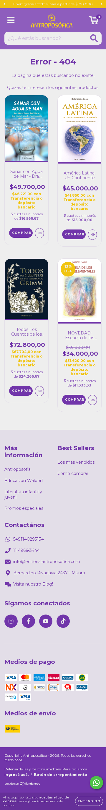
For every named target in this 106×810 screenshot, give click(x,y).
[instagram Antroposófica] (11, 621)
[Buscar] (94, 38)
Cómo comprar (72, 473)
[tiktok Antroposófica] (63, 621)
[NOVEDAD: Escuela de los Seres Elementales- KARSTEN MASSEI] (92, 400)
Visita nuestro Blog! (33, 584)
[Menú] (11, 20)
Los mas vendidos (76, 462)
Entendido (89, 801)
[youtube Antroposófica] (45, 621)
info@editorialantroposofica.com (46, 561)
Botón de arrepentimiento (60, 774)
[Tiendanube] (22, 784)
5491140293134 (28, 539)
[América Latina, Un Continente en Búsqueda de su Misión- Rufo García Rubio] (92, 234)
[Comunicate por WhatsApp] (96, 782)
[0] (94, 21)
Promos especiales (23, 508)
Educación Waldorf (23, 480)
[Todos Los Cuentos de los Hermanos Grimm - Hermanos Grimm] (39, 391)
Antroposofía (17, 469)
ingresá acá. (16, 774)
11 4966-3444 (26, 550)
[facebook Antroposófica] (28, 621)
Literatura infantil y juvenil (23, 494)
